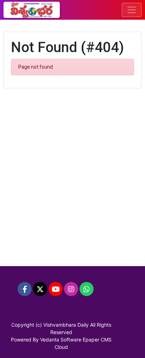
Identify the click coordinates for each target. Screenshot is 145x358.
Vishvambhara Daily (66, 325)
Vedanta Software (60, 340)
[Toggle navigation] (131, 10)
